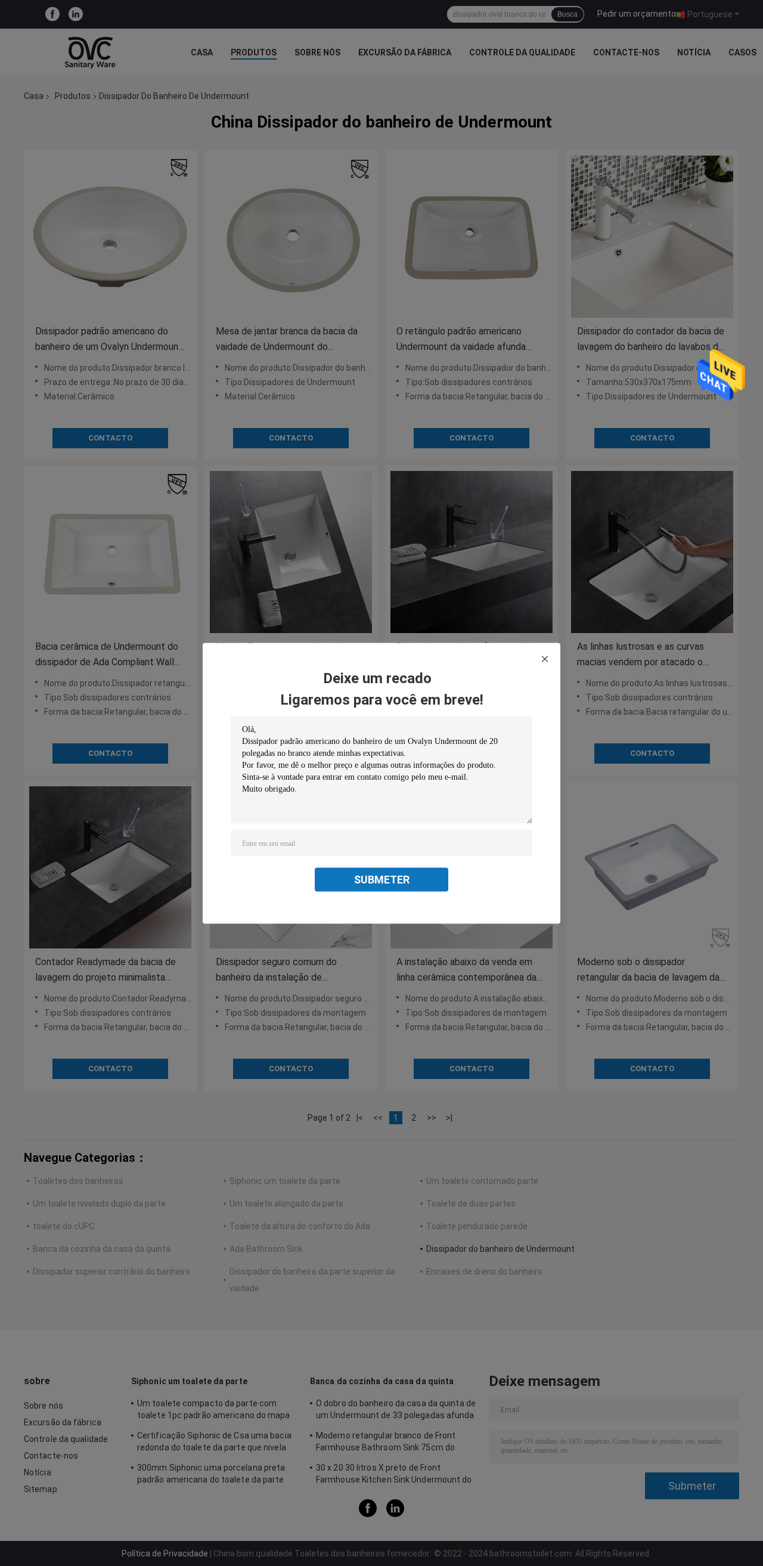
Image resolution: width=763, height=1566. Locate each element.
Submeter (382, 879)
